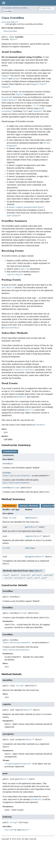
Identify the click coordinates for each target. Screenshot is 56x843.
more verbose (13, 216)
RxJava (19, 94)
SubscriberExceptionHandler (17, 476)
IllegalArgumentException (17, 764)
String (15, 488)
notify (8, 578)
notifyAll (19, 578)
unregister (30, 557)
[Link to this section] (24, 51)
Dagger (5, 76)
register (29, 536)
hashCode (48, 575)
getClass (36, 575)
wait (29, 578)
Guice (4, 79)
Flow (24, 111)
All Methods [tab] (9, 506)
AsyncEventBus (10, 31)
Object (13, 39)
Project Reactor (9, 100)
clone (5, 575)
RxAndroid (6, 97)
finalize (25, 575)
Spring (15, 79)
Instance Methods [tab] (29, 506)
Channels (36, 111)
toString (29, 548)
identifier (30, 518)
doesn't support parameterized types (25, 207)
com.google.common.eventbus (14, 8)
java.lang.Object (9, 22)
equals (14, 575)
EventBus (8, 11)
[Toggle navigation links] (3, 3)
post (27, 527)
